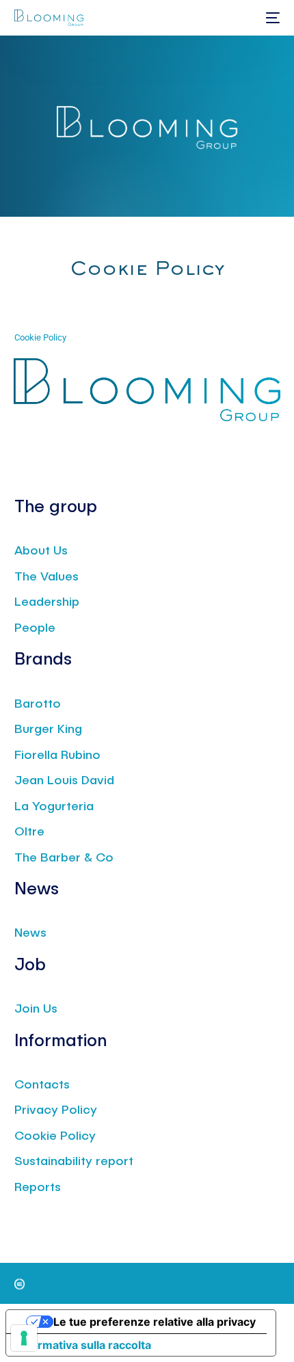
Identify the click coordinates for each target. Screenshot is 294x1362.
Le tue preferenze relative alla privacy (154, 1321)
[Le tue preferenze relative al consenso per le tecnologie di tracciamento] (24, 1338)
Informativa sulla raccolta (84, 1345)
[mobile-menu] (271, 18)
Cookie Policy (40, 337)
